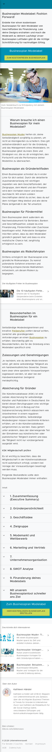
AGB (4, 748)
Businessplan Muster (13, 134)
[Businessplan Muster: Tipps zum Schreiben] (26, 638)
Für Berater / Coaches (12, 744)
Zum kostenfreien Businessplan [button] (26, 58)
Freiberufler (19, 331)
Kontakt (29, 744)
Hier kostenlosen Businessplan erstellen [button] (26, 612)
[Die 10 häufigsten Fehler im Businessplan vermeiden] (26, 295)
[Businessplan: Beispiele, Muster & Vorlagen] (26, 669)
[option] (26, 123)
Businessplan (36, 337)
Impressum (40, 744)
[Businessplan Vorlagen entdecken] (26, 654)
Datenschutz (15, 748)
